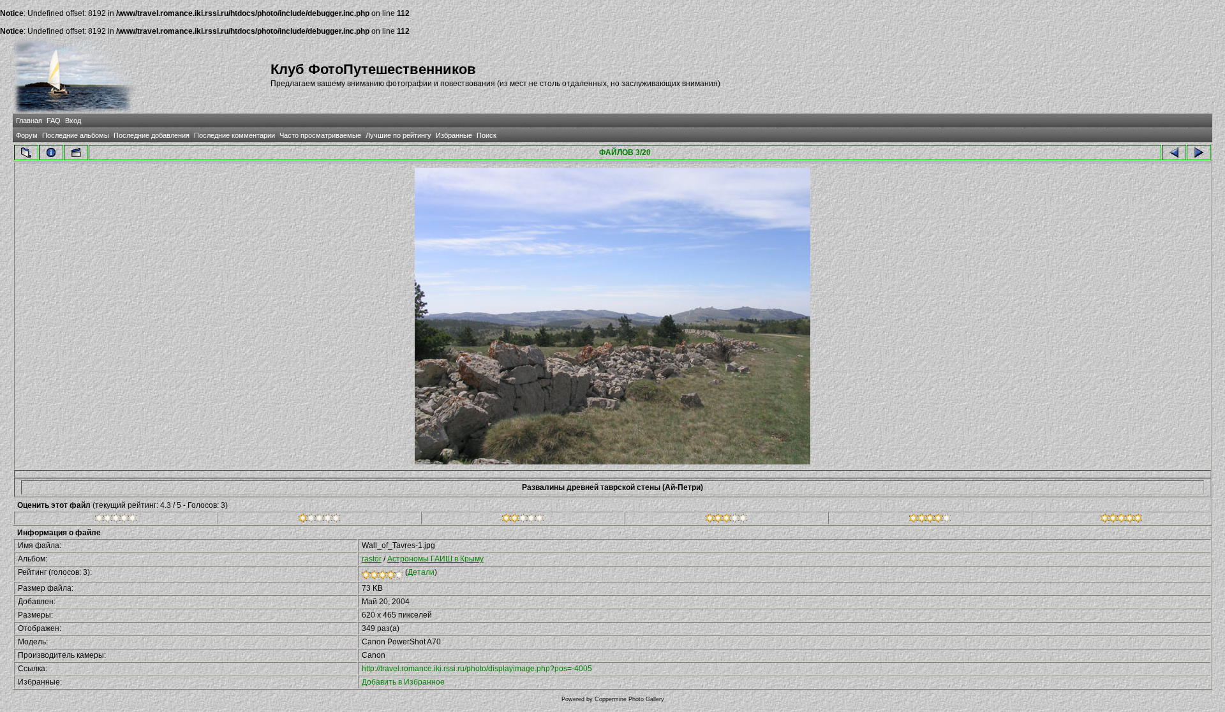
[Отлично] (930, 519)
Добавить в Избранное (403, 682)
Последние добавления (151, 135)
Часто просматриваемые (320, 135)
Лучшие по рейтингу (398, 135)
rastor (372, 558)
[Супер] (1121, 519)
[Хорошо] (726, 519)
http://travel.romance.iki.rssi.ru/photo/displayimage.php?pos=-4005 (477, 668)
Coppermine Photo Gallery (629, 699)
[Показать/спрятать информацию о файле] (51, 152)
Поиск (486, 135)
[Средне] (523, 519)
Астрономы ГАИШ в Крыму (435, 558)
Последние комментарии (234, 135)
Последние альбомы (75, 135)
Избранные (454, 135)
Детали (421, 572)
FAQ (54, 120)
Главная (29, 120)
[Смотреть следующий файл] (1198, 152)
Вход (73, 120)
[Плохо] (319, 519)
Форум (27, 135)
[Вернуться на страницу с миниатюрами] (26, 152)
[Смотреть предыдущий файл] (1173, 152)
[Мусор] (116, 519)
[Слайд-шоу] (75, 152)
